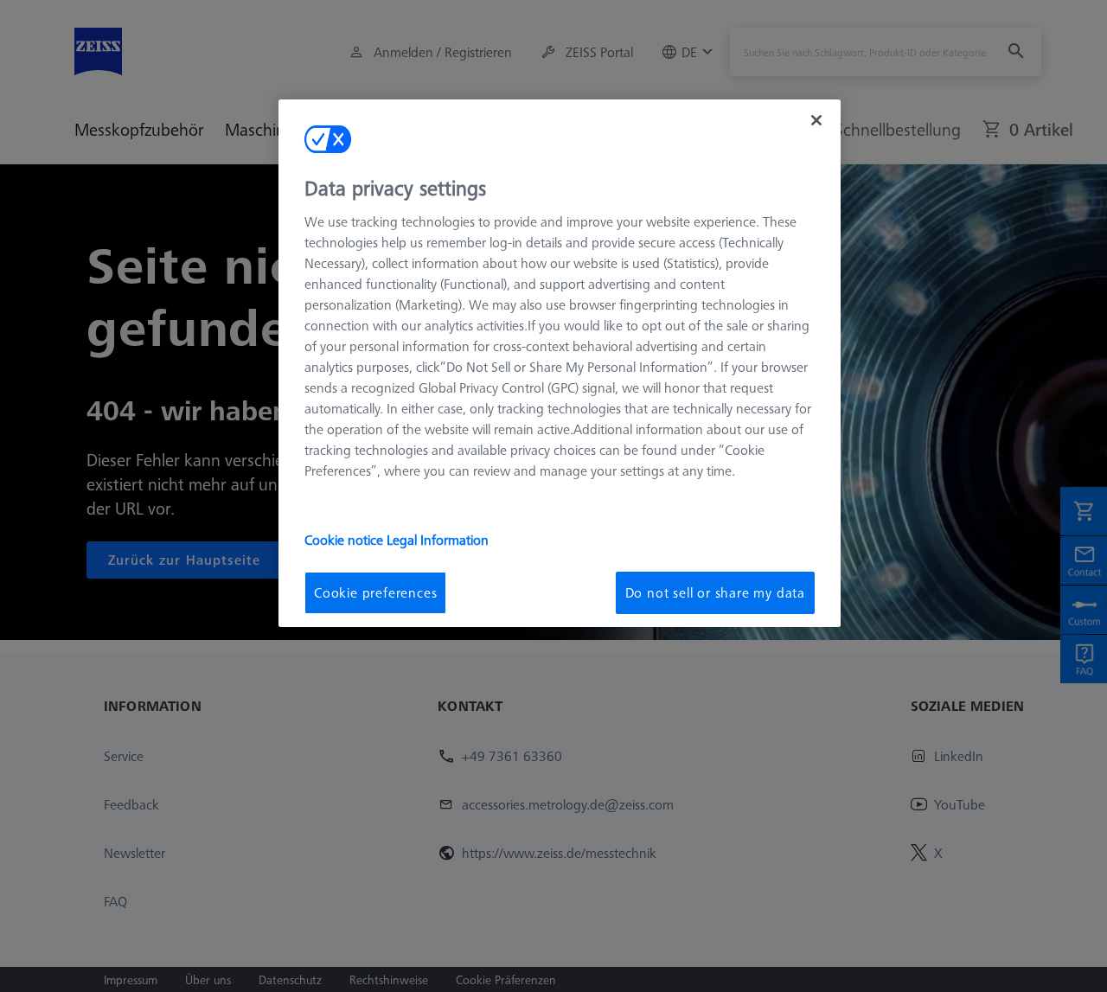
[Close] (816, 120)
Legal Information (438, 539)
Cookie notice (345, 539)
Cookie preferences (375, 592)
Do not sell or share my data (715, 592)
